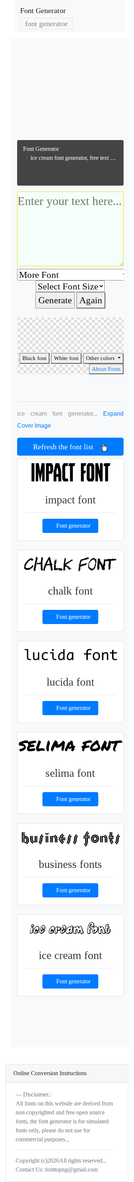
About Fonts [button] (106, 369)
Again (90, 300)
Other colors (101, 358)
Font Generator (43, 10)
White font (66, 358)
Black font (34, 358)
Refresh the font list (67, 447)
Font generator (73, 525)
